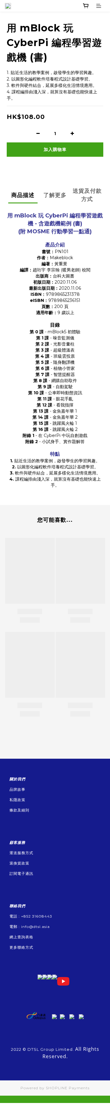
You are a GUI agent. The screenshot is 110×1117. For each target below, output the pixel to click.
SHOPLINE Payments (68, 1088)
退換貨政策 (19, 863)
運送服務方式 (21, 852)
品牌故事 (17, 789)
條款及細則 (19, 810)
